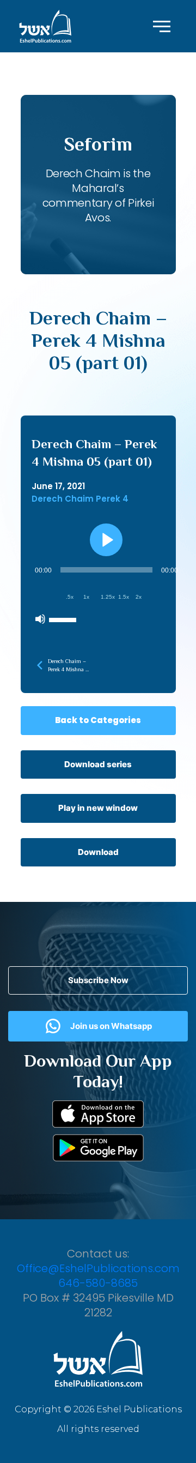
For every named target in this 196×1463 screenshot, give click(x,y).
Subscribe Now (98, 980)
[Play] (106, 540)
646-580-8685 (98, 1283)
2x (139, 597)
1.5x (123, 597)
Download (98, 852)
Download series (98, 764)
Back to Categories (98, 720)
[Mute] (40, 618)
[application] (106, 594)
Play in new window (98, 808)
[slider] (64, 619)
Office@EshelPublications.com (98, 1268)
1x (86, 597)
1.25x (108, 597)
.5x (70, 597)
